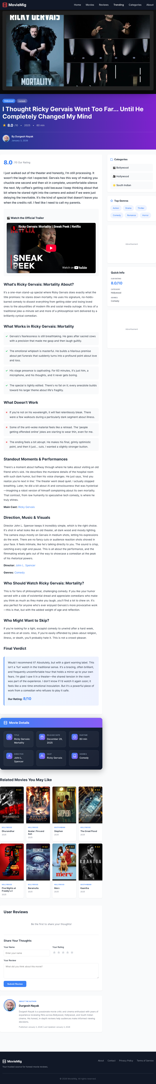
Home (77, 4)
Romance (131, 215)
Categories (135, 4)
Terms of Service (145, 1060)
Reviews (104, 4)
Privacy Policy (126, 1060)
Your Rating (58, 947)
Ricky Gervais (26, 507)
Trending (118, 4)
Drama (128, 208)
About (150, 4)
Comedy (22, 101)
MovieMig (14, 1061)
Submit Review (15, 984)
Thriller (141, 208)
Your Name (9, 947)
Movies (90, 4)
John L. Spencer (25, 565)
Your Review (10, 960)
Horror (145, 215)
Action (116, 208)
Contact (111, 1060)
